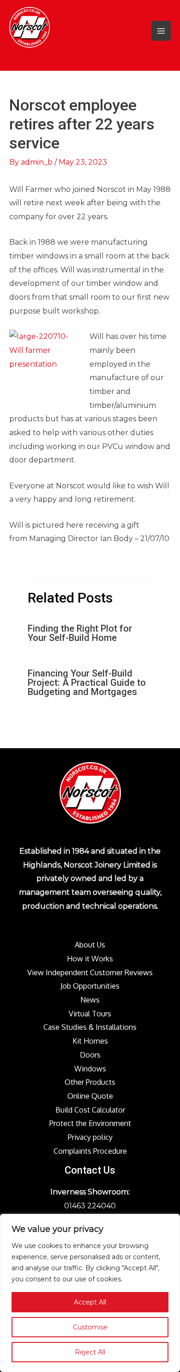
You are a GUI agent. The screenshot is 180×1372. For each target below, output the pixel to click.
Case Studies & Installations (90, 1027)
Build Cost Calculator (90, 1109)
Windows (90, 1068)
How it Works (90, 958)
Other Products (90, 1082)
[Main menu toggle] (161, 30)
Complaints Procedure (90, 1151)
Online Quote (90, 1096)
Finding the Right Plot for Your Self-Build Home (80, 633)
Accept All (90, 1302)
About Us (90, 944)
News (90, 999)
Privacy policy (90, 1137)
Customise (90, 1327)
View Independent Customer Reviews (90, 972)
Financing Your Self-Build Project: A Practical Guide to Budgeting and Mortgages (87, 682)
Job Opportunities (90, 986)
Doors (90, 1054)
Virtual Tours (90, 1013)
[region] (90, 1293)
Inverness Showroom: (90, 1191)
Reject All (90, 1352)
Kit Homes (90, 1041)
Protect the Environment (90, 1123)
